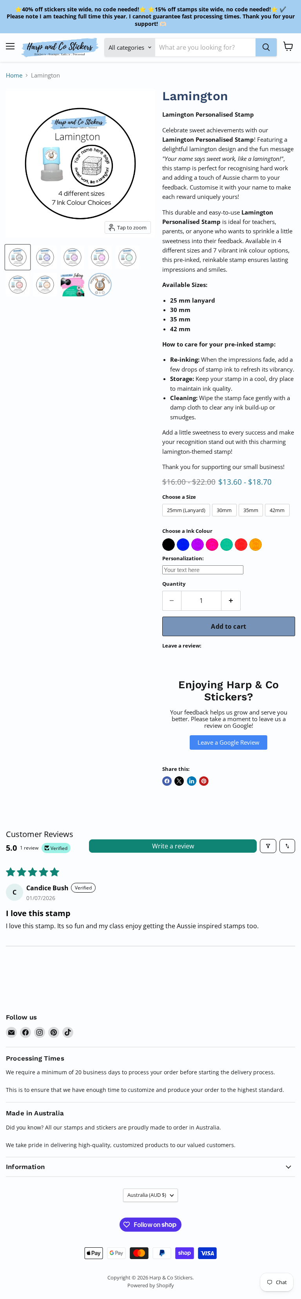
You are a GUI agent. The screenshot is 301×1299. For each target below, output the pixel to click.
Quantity (173, 584)
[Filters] (268, 846)
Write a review (173, 846)
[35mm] (252, 518)
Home (14, 75)
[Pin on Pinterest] (204, 781)
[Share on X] (179, 781)
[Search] (266, 47)
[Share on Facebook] (167, 781)
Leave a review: (181, 646)
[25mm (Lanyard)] (187, 518)
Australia (146, 1194)
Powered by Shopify (150, 1285)
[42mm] (278, 518)
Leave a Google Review (228, 742)
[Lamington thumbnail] (17, 257)
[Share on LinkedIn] (191, 781)
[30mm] (225, 518)
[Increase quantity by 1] (231, 600)
